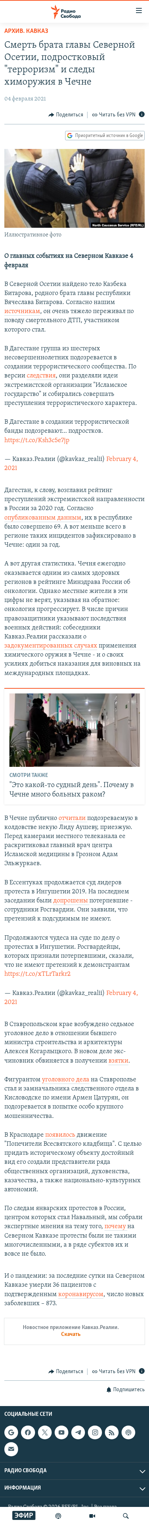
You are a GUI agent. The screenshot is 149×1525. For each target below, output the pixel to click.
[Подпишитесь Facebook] (28, 1433)
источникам (22, 311)
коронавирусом (80, 1294)
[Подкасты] (128, 1433)
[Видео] (92, 1516)
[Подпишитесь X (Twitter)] (45, 1433)
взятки (118, 1061)
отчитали (73, 818)
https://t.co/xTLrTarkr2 (37, 974)
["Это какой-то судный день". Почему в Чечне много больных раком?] (74, 730)
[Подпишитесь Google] (11, 1433)
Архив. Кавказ (26, 31)
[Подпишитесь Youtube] (61, 1433)
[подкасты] (58, 1516)
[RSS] (112, 1433)
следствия (41, 376)
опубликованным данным (42, 518)
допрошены (71, 901)
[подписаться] (11, 1449)
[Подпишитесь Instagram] (95, 1433)
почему (116, 1226)
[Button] (65, 115)
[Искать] (126, 1516)
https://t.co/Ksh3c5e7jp (36, 440)
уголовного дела (65, 1080)
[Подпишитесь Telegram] (78, 1433)
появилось (61, 1135)
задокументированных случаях (50, 646)
